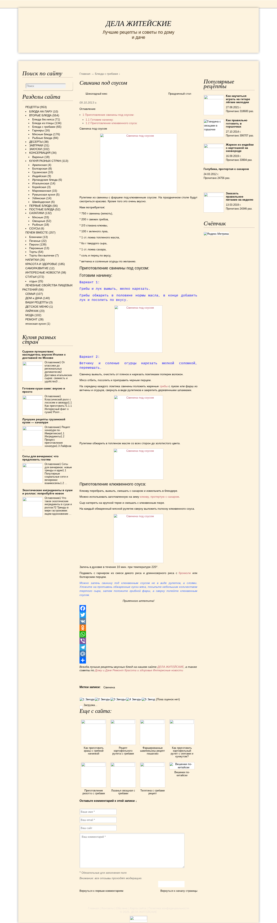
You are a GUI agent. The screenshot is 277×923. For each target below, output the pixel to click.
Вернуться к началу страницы (178, 890)
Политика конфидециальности (168, 908)
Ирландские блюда (45, 179)
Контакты (107, 908)
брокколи (185, 573)
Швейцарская (41, 201)
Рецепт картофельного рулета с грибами (123, 750)
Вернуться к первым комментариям (101, 890)
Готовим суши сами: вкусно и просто (43, 390)
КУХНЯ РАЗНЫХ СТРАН (45, 160)
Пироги (34, 244)
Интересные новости (168, 670)
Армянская (39, 164)
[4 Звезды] (134, 699)
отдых (33, 281)
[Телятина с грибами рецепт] (152, 765)
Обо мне (122, 908)
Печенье (35, 240)
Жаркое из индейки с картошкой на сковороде (240, 147)
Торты (33, 251)
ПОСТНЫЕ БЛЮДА (41, 209)
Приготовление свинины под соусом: (108, 114)
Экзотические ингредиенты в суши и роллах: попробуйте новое (47, 492)
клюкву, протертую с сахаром (159, 496)
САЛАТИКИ (36, 213)
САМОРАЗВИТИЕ (36, 268)
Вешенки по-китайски (182, 774)
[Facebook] (138, 608)
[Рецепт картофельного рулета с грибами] (123, 722)
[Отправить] (138, 660)
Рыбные (37, 224)
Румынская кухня (43, 194)
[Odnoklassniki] (138, 628)
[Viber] (138, 641)
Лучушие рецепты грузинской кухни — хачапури (43, 421)
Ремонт (118, 670)
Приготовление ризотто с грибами (94, 792)
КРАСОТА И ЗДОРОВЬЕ (68, 56)
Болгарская (39, 168)
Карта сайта (138, 908)
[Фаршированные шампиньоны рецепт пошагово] (152, 722)
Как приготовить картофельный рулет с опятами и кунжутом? (182, 752)
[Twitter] (138, 615)
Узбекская (38, 198)
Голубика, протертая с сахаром (226, 169)
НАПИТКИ (32, 259)
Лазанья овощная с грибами (123, 792)
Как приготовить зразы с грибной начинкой (94, 750)
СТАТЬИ (31, 276)
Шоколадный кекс (96, 93)
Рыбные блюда (42, 137)
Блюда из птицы (43, 123)
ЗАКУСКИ (35, 149)
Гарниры (38, 130)
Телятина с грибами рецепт (152, 792)
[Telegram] (138, 647)
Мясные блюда (42, 134)
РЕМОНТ (224, 56)
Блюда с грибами (43, 126)
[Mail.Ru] (138, 654)
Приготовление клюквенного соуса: (111, 123)
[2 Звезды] (102, 699)
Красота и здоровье (138, 670)
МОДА (205, 56)
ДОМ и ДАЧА (182, 56)
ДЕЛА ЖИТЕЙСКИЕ (138, 23)
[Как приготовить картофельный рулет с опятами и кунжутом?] (182, 722)
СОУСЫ (34, 228)
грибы (164, 386)
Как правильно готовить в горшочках (236, 123)
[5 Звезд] (148, 699)
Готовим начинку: (100, 119)
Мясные (37, 217)
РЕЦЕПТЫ (31, 56)
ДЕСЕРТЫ (36, 141)
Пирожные (36, 248)
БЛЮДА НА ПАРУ (40, 111)
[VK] (138, 621)
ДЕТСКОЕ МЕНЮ (36, 306)
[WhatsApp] (138, 634)
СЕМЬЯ (158, 56)
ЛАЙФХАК (32, 310)
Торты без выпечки (41, 255)
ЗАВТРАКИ (36, 145)
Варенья (38, 157)
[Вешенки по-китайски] (182, 767)
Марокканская (41, 190)
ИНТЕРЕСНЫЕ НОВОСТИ (121, 56)
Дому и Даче (103, 670)
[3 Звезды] (118, 699)
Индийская (39, 176)
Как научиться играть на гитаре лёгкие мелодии (238, 99)
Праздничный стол (179, 93)
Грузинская (39, 172)
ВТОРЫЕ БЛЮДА (40, 115)
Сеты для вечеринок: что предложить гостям (40, 458)
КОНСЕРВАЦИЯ (39, 152)
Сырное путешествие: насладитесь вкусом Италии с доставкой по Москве (44, 354)
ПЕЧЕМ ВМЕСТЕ (36, 232)
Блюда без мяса (43, 119)
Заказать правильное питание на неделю (239, 196)
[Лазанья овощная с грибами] (123, 765)
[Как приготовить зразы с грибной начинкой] (93, 722)
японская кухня (35, 323)
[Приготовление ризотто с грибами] (93, 765)
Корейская (39, 187)
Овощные (38, 221)
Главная (93, 908)
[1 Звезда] (87, 699)
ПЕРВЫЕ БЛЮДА (40, 205)
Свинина (109, 687)
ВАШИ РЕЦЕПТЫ (36, 302)
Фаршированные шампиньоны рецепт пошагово (152, 750)
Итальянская (40, 183)
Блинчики (35, 237)
